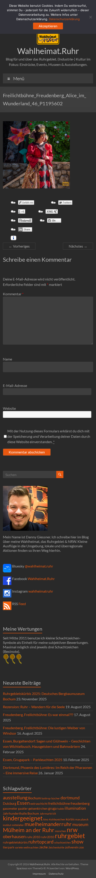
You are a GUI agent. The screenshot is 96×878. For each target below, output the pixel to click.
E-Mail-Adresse (15, 385)
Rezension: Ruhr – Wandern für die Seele (34, 707)
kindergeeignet (23, 818)
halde (60, 808)
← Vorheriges (19, 246)
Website (9, 408)
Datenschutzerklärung (64, 19)
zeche (43, 847)
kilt (54, 813)
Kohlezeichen (57, 819)
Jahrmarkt (46, 813)
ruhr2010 (47, 837)
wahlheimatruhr (40, 591)
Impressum (39, 873)
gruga (52, 808)
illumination (75, 808)
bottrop (46, 798)
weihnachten (31, 847)
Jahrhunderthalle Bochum (21, 813)
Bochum (34, 798)
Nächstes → (78, 246)
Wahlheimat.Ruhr (48, 51)
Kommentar (13, 294)
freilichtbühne (59, 803)
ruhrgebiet (70, 835)
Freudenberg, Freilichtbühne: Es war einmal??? (38, 714)
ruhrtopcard (41, 841)
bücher (55, 798)
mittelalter (18, 825)
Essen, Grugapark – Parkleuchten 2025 (32, 759)
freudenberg (80, 803)
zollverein (72, 847)
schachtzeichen (62, 842)
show (77, 841)
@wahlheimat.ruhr (39, 566)
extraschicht (39, 803)
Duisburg (9, 803)
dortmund (70, 797)
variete (19, 847)
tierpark (8, 847)
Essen (23, 803)
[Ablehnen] (90, 17)
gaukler (23, 808)
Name (7, 359)
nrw (72, 829)
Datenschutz (56, 873)
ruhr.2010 (33, 837)
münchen (60, 831)
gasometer (10, 808)
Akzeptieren (48, 26)
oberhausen (14, 836)
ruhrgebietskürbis (15, 842)
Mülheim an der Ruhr (28, 830)
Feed (22, 604)
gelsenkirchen (38, 808)
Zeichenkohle (56, 847)
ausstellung (15, 797)
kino (45, 819)
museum (80, 824)
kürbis (70, 819)
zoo (81, 847)
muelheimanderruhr (48, 824)
